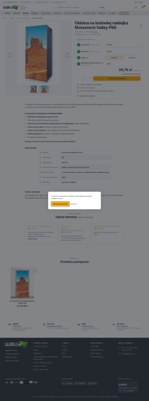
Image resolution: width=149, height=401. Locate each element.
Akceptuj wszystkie (60, 204)
